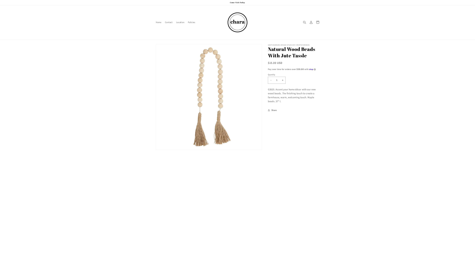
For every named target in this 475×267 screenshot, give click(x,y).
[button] (304, 22)
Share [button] (274, 110)
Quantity (271, 74)
